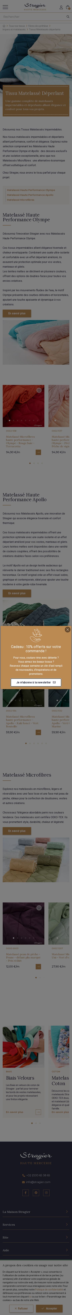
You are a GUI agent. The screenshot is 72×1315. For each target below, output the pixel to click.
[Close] (67, 629)
